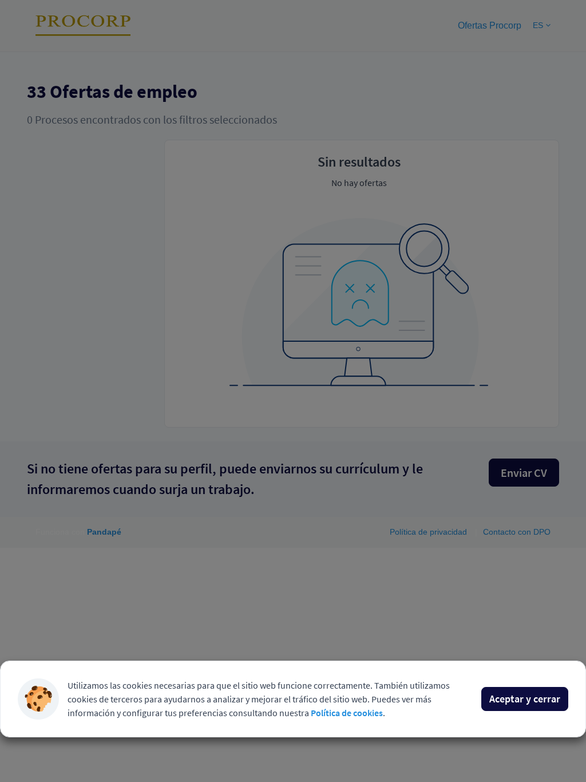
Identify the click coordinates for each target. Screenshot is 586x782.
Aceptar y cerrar (524, 698)
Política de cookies (347, 712)
